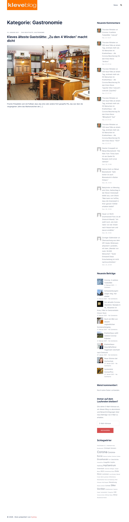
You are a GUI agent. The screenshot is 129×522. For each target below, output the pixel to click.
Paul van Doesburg (109, 479)
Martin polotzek (105, 477)
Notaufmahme (100, 479)
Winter (115, 495)
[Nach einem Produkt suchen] (121, 5)
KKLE (102, 471)
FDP (110, 459)
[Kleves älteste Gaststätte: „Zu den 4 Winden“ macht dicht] (48, 72)
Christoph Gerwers (110, 448)
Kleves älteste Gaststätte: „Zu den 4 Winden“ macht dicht (47, 39)
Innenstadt (100, 468)
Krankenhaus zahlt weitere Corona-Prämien (111, 335)
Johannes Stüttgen (109, 468)
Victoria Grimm (101, 495)
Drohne (118, 456)
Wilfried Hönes (109, 495)
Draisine (114, 456)
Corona (102, 452)
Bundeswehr (100, 448)
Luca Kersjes (112, 474)
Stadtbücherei (109, 489)
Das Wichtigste (27, 32)
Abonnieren (105, 430)
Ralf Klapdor (105, 482)
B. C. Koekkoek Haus (109, 445)
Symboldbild (104, 492)
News (116, 5)
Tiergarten (110, 492)
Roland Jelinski (101, 485)
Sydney (34, 517)
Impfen (112, 462)
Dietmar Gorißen (107, 456)
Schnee (107, 485)
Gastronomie (39, 32)
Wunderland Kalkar (102, 497)
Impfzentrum (109, 465)
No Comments (112, 299)
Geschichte (115, 459)
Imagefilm (106, 462)
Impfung (100, 465)
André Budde (100, 445)
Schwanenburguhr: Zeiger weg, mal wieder (111, 293)
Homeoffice (100, 462)
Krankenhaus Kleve (109, 471)
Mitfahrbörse (112, 477)
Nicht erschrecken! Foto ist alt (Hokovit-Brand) (111, 216)
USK (115, 492)
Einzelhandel (102, 459)
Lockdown (105, 474)
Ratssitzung (113, 482)
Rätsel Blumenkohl (109, 151)
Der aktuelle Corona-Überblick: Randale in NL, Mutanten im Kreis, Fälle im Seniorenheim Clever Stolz (108, 307)
